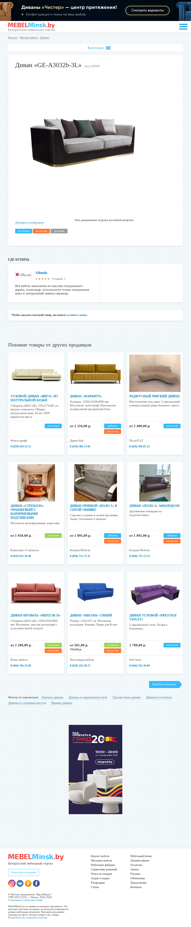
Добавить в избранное (29, 222)
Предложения (138, 882)
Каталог (12, 37)
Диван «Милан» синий (91, 615)
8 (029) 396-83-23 (139, 446)
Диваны (44, 37)
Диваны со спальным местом (27, 703)
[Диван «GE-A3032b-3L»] (82, 209)
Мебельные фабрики (103, 865)
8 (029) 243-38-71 (80, 665)
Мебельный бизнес (141, 856)
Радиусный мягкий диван (154, 396)
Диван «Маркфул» (86, 396)
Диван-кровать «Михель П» (35, 615)
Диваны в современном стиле (88, 697)
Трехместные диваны (127, 697)
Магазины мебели (101, 860)
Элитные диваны (52, 697)
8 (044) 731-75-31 (80, 556)
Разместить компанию (23, 872)
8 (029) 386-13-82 (80, 446)
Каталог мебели (100, 856)
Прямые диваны (61, 703)
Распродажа (98, 882)
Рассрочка (136, 865)
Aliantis (41, 273)
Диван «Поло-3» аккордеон (154, 506)
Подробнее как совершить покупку (28, 917)
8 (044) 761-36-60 (139, 665)
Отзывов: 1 (58, 278)
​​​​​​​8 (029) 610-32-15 (20, 446)
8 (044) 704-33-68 (20, 665)
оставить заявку (77, 315)
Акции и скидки (100, 878)
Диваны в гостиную (159, 697)
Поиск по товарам (101, 873)
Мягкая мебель (29, 37)
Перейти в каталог (164, 684)
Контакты (136, 887)
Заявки (134, 869)
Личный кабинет (140, 860)
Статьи (95, 887)
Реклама (135, 873)
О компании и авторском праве (25, 900)
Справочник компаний (104, 869)
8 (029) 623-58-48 (20, 556)
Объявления (137, 878)
